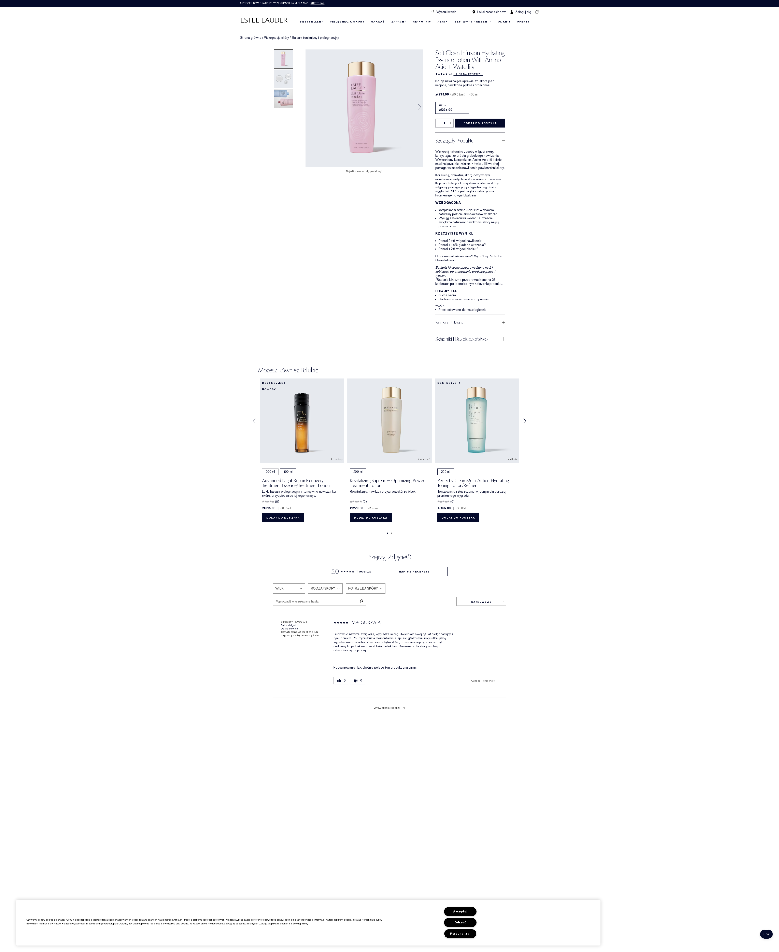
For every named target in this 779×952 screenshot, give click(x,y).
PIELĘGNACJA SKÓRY (347, 21)
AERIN (443, 21)
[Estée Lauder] (264, 19)
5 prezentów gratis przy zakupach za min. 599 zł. (282, 3)
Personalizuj (460, 934)
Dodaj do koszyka (480, 123)
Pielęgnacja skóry (276, 38)
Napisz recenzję (414, 571)
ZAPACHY (398, 21)
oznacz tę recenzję (483, 680)
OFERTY (523, 21)
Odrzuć (460, 922)
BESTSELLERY (311, 21)
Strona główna (250, 38)
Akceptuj (460, 911)
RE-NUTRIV (422, 21)
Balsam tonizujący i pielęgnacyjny (315, 38)
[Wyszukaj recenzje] (361, 601)
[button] (766, 934)
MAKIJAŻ (378, 21)
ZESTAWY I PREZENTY (472, 21)
